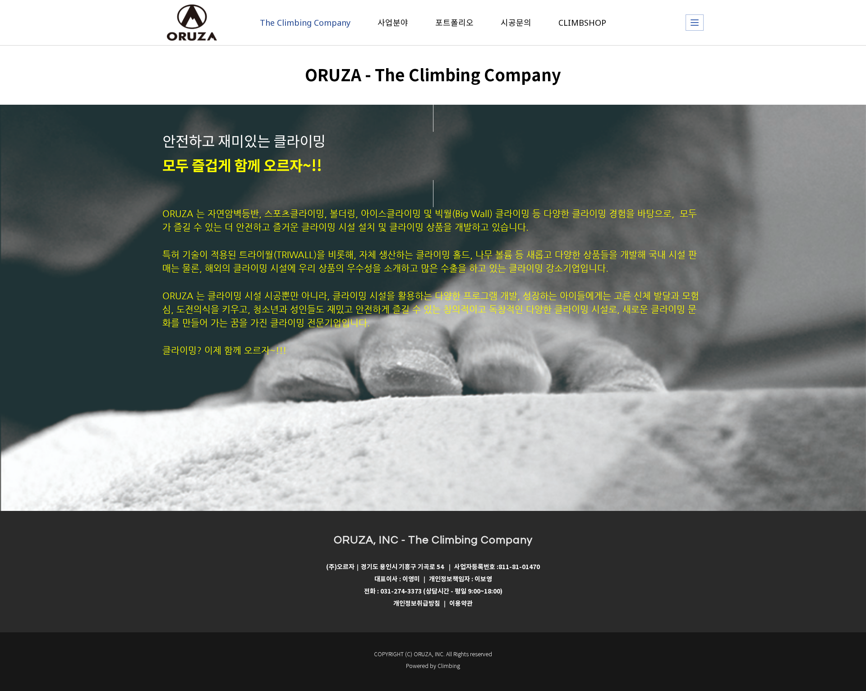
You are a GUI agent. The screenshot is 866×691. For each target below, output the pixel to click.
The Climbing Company (305, 22)
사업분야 (393, 22)
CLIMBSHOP (582, 22)
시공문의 (516, 22)
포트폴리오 (454, 22)
